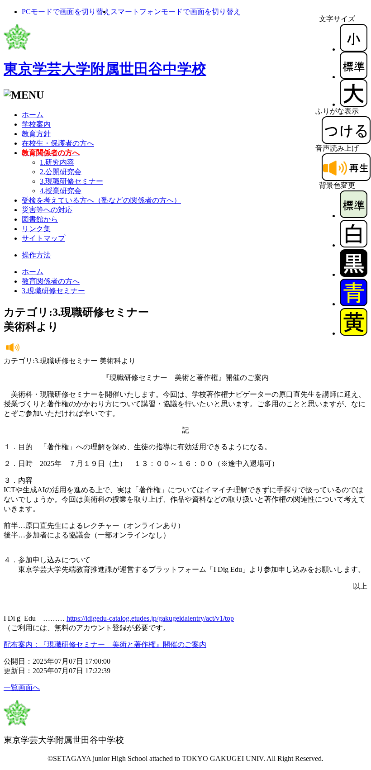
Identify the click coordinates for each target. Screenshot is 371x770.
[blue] (353, 304)
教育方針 (36, 134)
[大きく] (353, 104)
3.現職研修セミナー (71, 181)
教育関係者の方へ (51, 281)
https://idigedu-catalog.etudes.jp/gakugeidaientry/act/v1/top (150, 618)
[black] (353, 274)
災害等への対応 (47, 210)
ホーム (32, 115)
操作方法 (36, 255)
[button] (66, 11)
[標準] (353, 77)
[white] (353, 245)
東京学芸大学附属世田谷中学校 (105, 69)
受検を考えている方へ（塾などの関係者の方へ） (101, 200)
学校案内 (36, 124)
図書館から (40, 219)
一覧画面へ (22, 687)
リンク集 (36, 229)
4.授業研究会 (60, 191)
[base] (353, 215)
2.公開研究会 (60, 172)
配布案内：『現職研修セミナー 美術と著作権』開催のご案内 (105, 644)
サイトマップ (43, 238)
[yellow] (353, 333)
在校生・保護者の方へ (58, 143)
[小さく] (353, 49)
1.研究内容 (57, 162)
